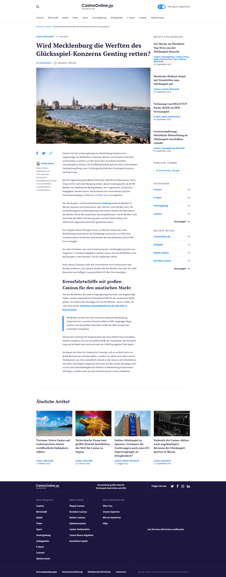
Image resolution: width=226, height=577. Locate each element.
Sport (85, 17)
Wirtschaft (53, 17)
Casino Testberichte (79, 529)
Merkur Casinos (77, 517)
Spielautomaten (77, 523)
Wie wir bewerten (112, 517)
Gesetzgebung (99, 17)
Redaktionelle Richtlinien (99, 571)
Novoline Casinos (162, 260)
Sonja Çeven (45, 62)
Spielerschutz (157, 17)
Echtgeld (158, 244)
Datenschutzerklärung (72, 571)
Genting (107, 203)
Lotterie (143, 17)
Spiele (65, 17)
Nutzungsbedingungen (46, 571)
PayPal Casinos (161, 252)
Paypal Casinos (77, 505)
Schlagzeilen (117, 17)
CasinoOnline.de (162, 236)
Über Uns (107, 505)
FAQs (105, 523)
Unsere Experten (111, 511)
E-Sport (131, 17)
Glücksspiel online (168, 171)
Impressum (121, 571)
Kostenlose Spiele (78, 541)
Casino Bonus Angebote (81, 535)
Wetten (182, 59)
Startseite (40, 26)
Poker (75, 17)
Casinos (40, 17)
